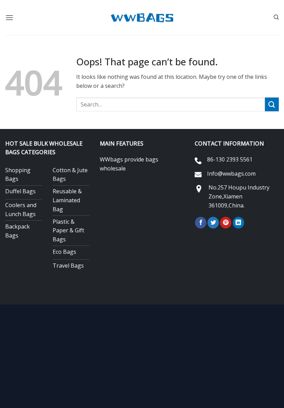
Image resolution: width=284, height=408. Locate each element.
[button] (9, 17)
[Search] (276, 17)
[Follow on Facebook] (200, 223)
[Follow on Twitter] (213, 223)
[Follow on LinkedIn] (238, 223)
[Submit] (272, 104)
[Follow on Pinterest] (225, 223)
